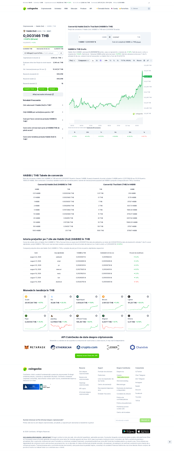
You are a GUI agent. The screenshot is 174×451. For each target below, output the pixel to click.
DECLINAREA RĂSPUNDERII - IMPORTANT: (37, 437)
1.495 (41, 2)
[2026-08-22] (144, 60)
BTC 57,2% (101, 2)
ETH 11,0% (109, 2)
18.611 (30, 2)
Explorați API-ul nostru (93, 127)
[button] (43, 94)
